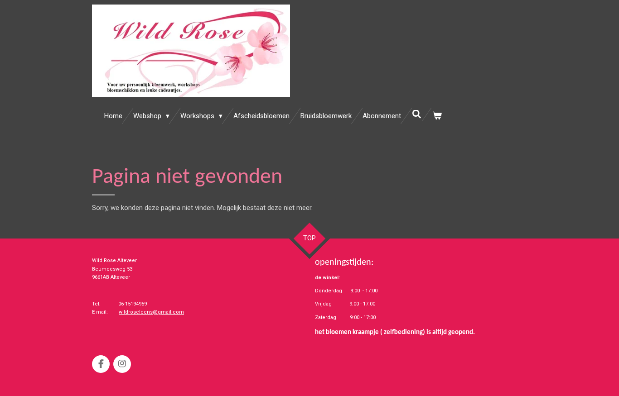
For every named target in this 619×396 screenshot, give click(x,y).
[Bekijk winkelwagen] (437, 116)
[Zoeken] (416, 114)
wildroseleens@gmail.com (151, 312)
